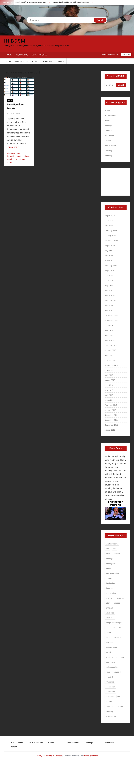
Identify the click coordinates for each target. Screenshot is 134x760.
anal (107, 549)
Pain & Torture (21, 61)
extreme (120, 598)
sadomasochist (112, 667)
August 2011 (110, 430)
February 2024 (111, 231)
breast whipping (112, 573)
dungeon (109, 588)
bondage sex (111, 563)
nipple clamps (111, 657)
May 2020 (109, 285)
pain (122, 657)
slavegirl (117, 672)
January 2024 (110, 236)
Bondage (36, 61)
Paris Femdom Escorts (15, 106)
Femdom (108, 131)
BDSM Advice (110, 116)
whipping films (111, 716)
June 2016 (109, 325)
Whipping (108, 155)
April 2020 (109, 290)
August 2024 (110, 216)
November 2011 (111, 420)
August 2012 (110, 380)
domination (110, 583)
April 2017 (109, 305)
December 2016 (111, 315)
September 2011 (111, 425)
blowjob (117, 554)
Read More (13, 147)
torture (120, 706)
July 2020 (109, 276)
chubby (109, 578)
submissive (110, 692)
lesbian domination (113, 637)
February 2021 (111, 265)
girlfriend (109, 608)
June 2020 (109, 280)
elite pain (109, 598)
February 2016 (111, 345)
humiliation (110, 618)
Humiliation (48, 61)
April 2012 (109, 395)
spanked (109, 677)
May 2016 (109, 330)
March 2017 (110, 310)
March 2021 (110, 261)
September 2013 (111, 365)
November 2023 (111, 241)
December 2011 (111, 415)
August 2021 (110, 246)
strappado (110, 682)
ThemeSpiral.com (90, 756)
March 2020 (110, 295)
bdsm (108, 554)
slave (108, 672)
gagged (117, 603)
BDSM (8, 61)
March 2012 (110, 400)
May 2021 (109, 251)
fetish (108, 603)
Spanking (108, 151)
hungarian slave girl (114, 623)
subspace (110, 697)
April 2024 (109, 226)
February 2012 (111, 405)
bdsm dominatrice (13, 153)
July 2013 (109, 370)
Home (9, 55)
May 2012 (109, 390)
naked (108, 652)
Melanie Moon (111, 647)
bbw (114, 549)
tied (118, 697)
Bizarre (61, 61)
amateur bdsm (112, 544)
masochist (110, 642)
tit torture (109, 702)
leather (108, 632)
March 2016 (110, 340)
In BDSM (14, 41)
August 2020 (110, 270)
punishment (110, 662)
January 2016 (110, 350)
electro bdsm (111, 593)
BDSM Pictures (39, 55)
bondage (109, 559)
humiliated (110, 613)
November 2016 (111, 320)
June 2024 (109, 221)
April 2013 (109, 375)
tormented (110, 706)
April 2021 (109, 256)
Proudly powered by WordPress (49, 756)
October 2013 (110, 360)
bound (108, 568)
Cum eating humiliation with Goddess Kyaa (63, 2)
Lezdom (108, 141)
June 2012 (109, 385)
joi (120, 628)
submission (110, 687)
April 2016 (109, 335)
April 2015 (109, 355)
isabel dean (110, 628)
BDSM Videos (21, 55)
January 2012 (110, 410)
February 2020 (111, 300)
